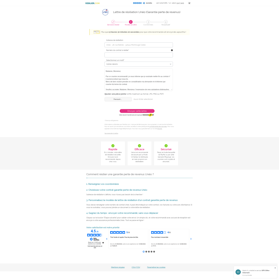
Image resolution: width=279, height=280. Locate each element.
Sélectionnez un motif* (115, 60)
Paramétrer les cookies (156, 267)
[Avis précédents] (106, 239)
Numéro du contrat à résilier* (117, 50)
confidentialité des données (158, 126)
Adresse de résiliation (114, 40)
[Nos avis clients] (143, 3)
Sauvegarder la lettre (111, 133)
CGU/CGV (136, 267)
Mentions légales (118, 267)
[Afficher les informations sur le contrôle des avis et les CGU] (103, 243)
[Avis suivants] (190, 239)
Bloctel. (159, 128)
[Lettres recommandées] (189, 3)
